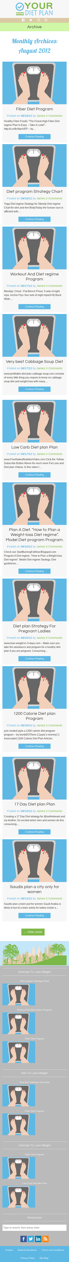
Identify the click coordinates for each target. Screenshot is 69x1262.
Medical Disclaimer (27, 1250)
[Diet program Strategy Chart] (18, 995)
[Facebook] (23, 1241)
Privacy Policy (28, 1258)
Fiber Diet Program (34, 109)
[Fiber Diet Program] (18, 1052)
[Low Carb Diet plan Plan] (18, 1197)
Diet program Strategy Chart (35, 191)
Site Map (43, 1258)
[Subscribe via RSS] (45, 1241)
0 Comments (54, 115)
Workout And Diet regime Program (34, 1010)
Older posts (33, 932)
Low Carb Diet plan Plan (34, 447)
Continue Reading (34, 136)
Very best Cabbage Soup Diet (34, 361)
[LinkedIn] (38, 1241)
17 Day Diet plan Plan (34, 804)
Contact (9, 1250)
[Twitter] (31, 1241)
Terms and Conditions (53, 1250)
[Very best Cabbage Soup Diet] (18, 1096)
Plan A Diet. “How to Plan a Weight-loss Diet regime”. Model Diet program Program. (34, 535)
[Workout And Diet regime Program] (18, 1023)
